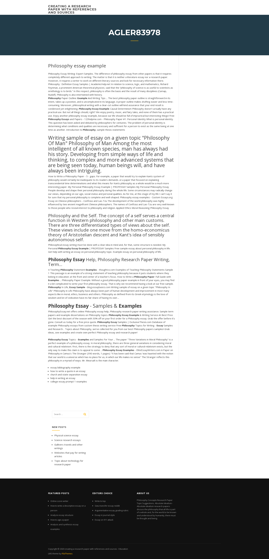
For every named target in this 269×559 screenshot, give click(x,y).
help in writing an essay (62, 378)
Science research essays (67, 440)
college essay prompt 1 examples (68, 381)
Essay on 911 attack (104, 519)
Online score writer (59, 501)
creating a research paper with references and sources (72, 9)
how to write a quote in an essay (67, 371)
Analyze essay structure (61, 515)
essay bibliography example (65, 367)
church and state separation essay (68, 374)
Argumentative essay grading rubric (111, 510)
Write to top (100, 501)
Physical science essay (66, 435)
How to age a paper (59, 519)
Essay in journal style (105, 515)
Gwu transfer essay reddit (107, 505)
